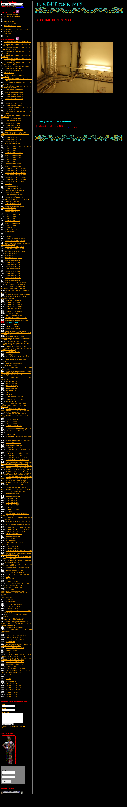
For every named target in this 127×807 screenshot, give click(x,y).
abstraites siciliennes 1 (14, 105)
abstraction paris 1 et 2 (14, 326)
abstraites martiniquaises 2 (15, 179)
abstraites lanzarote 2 (14, 125)
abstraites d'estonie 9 (13, 260)
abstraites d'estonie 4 (13, 271)
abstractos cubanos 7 (14, 302)
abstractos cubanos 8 (14, 300)
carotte (8, 236)
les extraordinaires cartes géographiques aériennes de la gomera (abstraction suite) (16, 348)
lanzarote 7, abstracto (15, 445)
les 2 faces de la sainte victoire (18, 583)
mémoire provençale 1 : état (16, 318)
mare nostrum (9, 21)
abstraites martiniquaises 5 (15, 173)
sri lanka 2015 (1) (12, 388)
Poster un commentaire (44, 128)
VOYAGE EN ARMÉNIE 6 (13, 685)
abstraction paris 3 (12, 324)
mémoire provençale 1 (12, 26)
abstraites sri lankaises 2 (15, 397)
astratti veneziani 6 (12, 214)
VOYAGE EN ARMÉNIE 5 (13, 687)
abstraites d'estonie (12, 280)
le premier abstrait (13, 548)
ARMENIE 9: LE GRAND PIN (14, 664)
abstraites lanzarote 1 (14, 127)
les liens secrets (12, 650)
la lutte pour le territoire (16, 491)
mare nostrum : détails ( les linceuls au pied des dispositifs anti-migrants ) (15, 133)
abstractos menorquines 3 (15, 241)
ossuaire (9, 394)
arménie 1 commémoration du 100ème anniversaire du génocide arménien (14, 405)
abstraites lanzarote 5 (14, 118)
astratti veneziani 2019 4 (14, 157)
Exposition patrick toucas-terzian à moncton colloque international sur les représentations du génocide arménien (16, 373)
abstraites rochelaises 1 (14, 141)
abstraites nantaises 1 (13, 70)
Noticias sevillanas (13, 633)
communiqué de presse (14, 627)
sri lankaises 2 (11, 390)
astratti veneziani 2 (12, 223)
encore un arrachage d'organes (18, 294)
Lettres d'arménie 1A (12, 210)
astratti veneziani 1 (12, 225)
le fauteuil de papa (13, 608)
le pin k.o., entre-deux (14, 581)
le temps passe (11, 602)
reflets (8, 392)
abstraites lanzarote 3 (14, 123)
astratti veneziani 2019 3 (14, 159)
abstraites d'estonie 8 (13, 262)
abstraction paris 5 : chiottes (16, 320)
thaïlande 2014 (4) (12, 498)
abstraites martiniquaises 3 (15, 177)
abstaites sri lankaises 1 (15, 399)
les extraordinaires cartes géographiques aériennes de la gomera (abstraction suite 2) (16, 338)
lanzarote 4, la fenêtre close (17, 453)
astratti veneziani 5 (12, 216)
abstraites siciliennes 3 (14, 101)
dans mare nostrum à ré (14, 130)
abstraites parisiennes (13, 188)
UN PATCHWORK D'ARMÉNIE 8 (15, 668)
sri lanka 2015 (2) (12, 386)
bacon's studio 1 (12, 423)
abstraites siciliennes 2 (14, 103)
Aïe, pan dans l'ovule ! (14, 606)
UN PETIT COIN (10, 674)
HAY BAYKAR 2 (10, 652)
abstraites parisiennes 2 (14, 92)
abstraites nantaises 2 (12, 68)
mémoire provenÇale (11, 31)
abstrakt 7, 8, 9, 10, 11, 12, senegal (18, 529)
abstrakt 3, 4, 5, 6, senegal (15, 531)
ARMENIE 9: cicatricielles (15, 639)
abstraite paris (10, 227)
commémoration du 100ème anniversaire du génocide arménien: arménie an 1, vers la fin (15, 410)
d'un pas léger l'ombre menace (16, 282)
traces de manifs (11, 229)
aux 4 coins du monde (13, 604)
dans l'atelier (11, 538)
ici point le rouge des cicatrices (18, 525)
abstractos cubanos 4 (14, 309)
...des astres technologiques (15, 284)
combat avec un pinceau (15, 648)
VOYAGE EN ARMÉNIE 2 (13, 694)
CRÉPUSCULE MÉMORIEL (14, 637)
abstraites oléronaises (14, 192)
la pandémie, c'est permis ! (13, 14)
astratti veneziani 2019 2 (14, 161)
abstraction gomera (13, 329)
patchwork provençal (14, 534)
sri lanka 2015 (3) (12, 383)
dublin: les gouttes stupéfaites (18, 440)
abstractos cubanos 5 (14, 306)
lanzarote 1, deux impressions (17, 460)
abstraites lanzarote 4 (14, 121)
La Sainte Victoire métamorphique (19, 574)
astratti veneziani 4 (12, 218)
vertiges (9, 507)
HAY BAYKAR (10, 676)
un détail (9, 432)
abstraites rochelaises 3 (14, 137)
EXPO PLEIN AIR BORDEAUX (15, 662)
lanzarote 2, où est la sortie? (17, 457)
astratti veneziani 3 (12, 221)
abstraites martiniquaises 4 (15, 175)
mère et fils (9, 73)
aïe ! (6, 234)
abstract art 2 (11, 434)
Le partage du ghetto (12, 17)
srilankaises (10, 579)
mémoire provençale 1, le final (16, 251)
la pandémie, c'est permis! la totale (17, 42)
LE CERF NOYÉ (10, 642)
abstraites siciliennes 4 (14, 99)
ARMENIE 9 (7, 34)
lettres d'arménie (10, 23)
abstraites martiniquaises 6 (15, 170)
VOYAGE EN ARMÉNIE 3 (13, 692)
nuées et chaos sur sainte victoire (19, 551)
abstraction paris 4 (12, 322)
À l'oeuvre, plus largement (16, 572)
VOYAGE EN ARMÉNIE (13, 696)
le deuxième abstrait (14, 546)
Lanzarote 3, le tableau (15, 455)
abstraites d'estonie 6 (13, 266)
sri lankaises (11, 401)
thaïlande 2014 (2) (12, 503)
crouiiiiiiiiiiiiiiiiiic (11, 186)
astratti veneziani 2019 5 (14, 155)
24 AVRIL (8, 679)
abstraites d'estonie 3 (13, 273)
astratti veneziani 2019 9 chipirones (18, 146)
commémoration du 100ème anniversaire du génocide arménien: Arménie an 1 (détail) (15, 415)
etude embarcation (12, 201)
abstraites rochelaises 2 (14, 139)
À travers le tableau (13, 204)
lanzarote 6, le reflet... (15, 447)
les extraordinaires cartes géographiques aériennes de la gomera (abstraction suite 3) (16, 332)
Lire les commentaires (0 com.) (63, 128)
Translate (20, 7)
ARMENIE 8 (8, 36)
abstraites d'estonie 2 (13, 278)
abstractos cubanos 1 (13, 315)
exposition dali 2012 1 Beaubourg (18, 568)
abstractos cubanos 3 (14, 311)
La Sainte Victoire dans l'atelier (18, 527)
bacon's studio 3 (12, 419)
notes (8, 577)
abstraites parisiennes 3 (14, 90)
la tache (9, 511)
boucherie (9, 354)
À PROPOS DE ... (11, 681)
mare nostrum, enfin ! (13, 144)
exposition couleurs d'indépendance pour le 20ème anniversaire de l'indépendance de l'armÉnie (14, 592)
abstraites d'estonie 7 (13, 264)
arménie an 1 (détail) (13, 443)
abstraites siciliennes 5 (14, 96)
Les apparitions (11, 666)
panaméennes (11, 540)
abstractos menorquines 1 (15, 249)
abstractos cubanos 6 (14, 304)
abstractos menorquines (14, 247)
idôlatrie (8, 184)
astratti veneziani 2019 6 (14, 153)
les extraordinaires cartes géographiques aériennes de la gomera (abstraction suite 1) (16, 343)
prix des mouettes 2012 (14, 570)
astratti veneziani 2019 (13, 166)
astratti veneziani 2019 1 (14, 164)
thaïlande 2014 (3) (12, 500)
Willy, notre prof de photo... (15, 190)
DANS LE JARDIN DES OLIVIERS (16, 635)
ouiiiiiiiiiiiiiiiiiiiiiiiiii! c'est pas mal (18, 428)
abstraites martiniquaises (15, 181)
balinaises (10, 599)
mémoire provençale (13, 494)
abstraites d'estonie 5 (13, 269)
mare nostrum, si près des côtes (17, 199)
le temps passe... (10, 232)
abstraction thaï (12, 509)
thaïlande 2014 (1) (12, 505)
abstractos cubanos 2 (13, 313)
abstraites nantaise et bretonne (16, 66)
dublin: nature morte (14, 426)
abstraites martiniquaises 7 (15, 168)
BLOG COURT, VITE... (12, 683)
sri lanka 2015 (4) (12, 381)
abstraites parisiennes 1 (14, 94)
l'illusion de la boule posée (16, 430)
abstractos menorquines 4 (15, 238)
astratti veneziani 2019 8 (14, 148)
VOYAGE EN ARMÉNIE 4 (13, 690)
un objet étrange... (13, 352)
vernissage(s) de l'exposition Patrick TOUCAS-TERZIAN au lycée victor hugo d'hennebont (16, 623)
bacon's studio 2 (12, 421)
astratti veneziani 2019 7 (14, 150)
